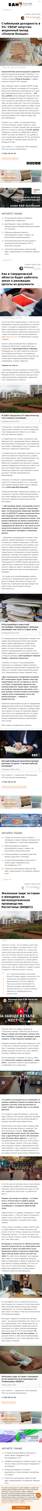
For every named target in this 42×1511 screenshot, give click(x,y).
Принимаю (21, 1507)
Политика (5, 787)
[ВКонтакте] (28, 163)
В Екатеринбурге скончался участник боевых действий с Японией (20, 856)
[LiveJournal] (39, 163)
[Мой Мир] (36, 163)
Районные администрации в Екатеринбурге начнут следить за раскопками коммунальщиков (19, 235)
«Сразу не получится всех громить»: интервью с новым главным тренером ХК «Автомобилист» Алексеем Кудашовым (22, 840)
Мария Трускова (33, 17)
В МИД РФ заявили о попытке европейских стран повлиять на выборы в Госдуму (22, 1472)
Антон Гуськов (32, 887)
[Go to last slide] (3, 1082)
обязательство (11, 337)
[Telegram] (33, 163)
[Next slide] (38, 1082)
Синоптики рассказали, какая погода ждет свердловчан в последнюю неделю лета (22, 252)
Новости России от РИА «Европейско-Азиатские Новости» (16, 4)
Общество (14, 158)
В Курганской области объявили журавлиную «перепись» (18, 219)
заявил (26, 482)
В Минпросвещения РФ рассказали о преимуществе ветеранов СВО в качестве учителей (20, 243)
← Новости (6, 10)
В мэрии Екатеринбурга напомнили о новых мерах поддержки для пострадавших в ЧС (20, 863)
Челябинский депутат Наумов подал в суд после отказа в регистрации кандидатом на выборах (22, 1464)
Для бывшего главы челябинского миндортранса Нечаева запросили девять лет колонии (22, 226)
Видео (13, 1402)
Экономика (5, 158)
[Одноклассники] (30, 163)
